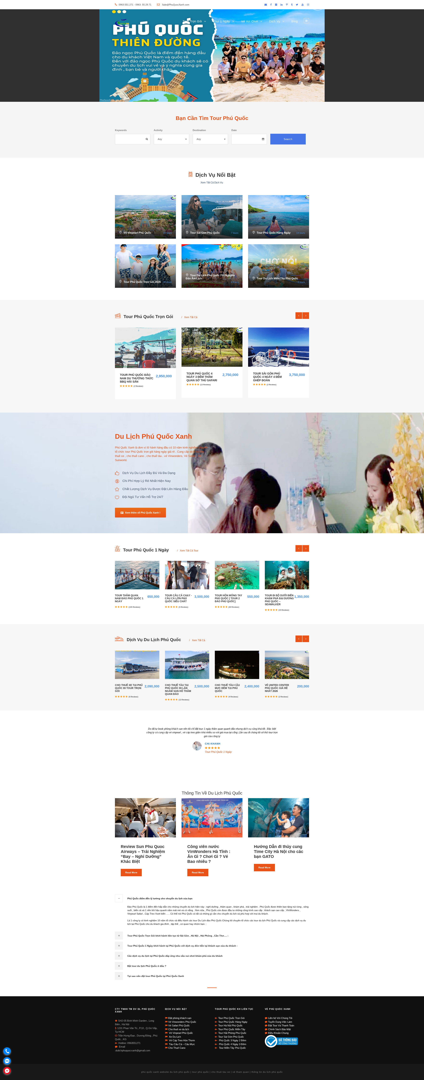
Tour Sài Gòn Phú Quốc (231, 1036)
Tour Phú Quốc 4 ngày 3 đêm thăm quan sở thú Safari (201, 377)
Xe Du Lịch (174, 1036)
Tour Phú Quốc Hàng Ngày (232, 1021)
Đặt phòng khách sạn (179, 1018)
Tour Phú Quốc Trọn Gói (231, 1018)
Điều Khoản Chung (278, 1033)
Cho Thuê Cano (176, 1047)
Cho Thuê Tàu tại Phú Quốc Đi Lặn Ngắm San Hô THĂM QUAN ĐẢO (178, 689)
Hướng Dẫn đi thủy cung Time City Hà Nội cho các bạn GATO (278, 851)
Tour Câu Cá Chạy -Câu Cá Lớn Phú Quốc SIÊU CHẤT (178, 598)
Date (234, 130)
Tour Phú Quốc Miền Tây (231, 1029)
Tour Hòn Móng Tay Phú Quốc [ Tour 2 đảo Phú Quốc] (228, 598)
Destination (199, 130)
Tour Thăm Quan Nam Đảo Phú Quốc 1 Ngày (129, 598)
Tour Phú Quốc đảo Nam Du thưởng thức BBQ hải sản (136, 378)
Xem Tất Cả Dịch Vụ (212, 182)
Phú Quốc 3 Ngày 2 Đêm (232, 1040)
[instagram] (308, 4)
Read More (131, 872)
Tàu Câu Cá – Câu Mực (181, 1044)
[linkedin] (282, 4)
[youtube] (303, 4)
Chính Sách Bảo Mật (279, 1029)
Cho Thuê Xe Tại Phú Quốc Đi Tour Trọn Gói (129, 688)
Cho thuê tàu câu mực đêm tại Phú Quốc (227, 688)
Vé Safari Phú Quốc (179, 1025)
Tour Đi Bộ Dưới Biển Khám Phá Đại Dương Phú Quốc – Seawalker (279, 600)
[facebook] (271, 4)
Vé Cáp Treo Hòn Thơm (181, 1040)
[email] (266, 4)
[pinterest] (287, 4)
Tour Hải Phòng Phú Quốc (232, 1033)
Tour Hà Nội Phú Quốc (230, 1025)
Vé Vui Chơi (249, 21)
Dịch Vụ (274, 21)
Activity (158, 130)
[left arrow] (298, 315)
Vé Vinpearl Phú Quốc (180, 1033)
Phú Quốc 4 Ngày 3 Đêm (232, 1044)
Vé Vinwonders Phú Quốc (182, 1021)
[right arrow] (305, 315)
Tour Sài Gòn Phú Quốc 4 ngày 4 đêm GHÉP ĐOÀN (267, 377)
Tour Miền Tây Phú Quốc (232, 1047)
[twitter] (297, 4)
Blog (294, 21)
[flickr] (276, 4)
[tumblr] (291, 4)
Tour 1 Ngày (221, 21)
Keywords (121, 130)
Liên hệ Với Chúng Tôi (280, 1018)
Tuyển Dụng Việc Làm (280, 1021)
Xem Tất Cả (190, 317)
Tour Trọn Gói (192, 21)
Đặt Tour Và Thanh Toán (281, 1025)
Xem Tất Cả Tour (189, 550)
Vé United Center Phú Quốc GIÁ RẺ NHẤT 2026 (277, 688)
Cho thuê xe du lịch (178, 1029)
